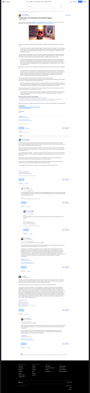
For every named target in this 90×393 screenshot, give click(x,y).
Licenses (69, 389)
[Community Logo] (4, 1)
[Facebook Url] (69, 382)
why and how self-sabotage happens (46, 23)
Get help (47, 369)
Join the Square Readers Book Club (24, 119)
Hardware (34, 366)
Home (20, 11)
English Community (73, 1)
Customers (34, 369)
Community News (22, 376)
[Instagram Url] (70, 382)
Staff (33, 371)
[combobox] (49, 6)
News (43, 1)
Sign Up (80, 1)
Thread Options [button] (68, 15)
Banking (33, 373)
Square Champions (62, 366)
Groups (20, 373)
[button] (42, 32)
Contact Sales (48, 371)
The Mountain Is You (25, 123)
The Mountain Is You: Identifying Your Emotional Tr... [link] (29, 12)
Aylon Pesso (21, 116)
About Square (48, 366)
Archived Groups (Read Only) (42, 11)
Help (27, 1)
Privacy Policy (68, 385)
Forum (62, 11)
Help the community (62, 371)
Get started (21, 366)
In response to (29, 241)
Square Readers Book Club (54, 11)
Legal (70, 387)
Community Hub (48, 1)
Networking (21, 371)
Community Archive (25, 11)
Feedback (31, 1)
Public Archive (33, 11)
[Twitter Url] (67, 382)
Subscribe (27, 128)
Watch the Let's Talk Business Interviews (25, 120)
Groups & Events (37, 1)
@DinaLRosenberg (38, 242)
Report (27, 132)
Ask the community (62, 369)
